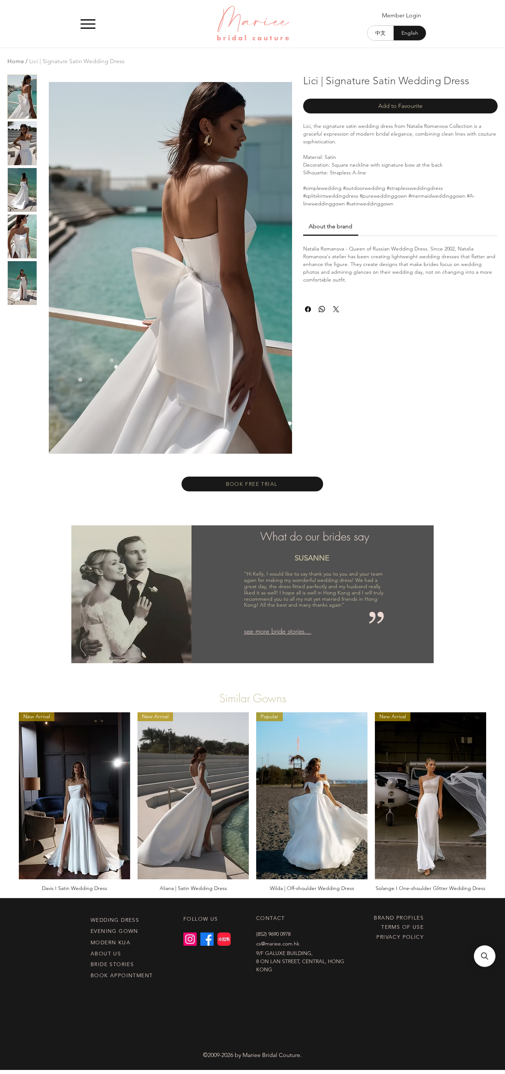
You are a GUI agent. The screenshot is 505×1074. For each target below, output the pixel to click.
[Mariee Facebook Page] (207, 939)
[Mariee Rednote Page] (224, 939)
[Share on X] (336, 309)
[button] (485, 956)
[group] (252, 801)
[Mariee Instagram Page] (190, 939)
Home (15, 61)
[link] (330, 226)
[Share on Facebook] (308, 309)
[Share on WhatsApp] (322, 309)
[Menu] (88, 24)
